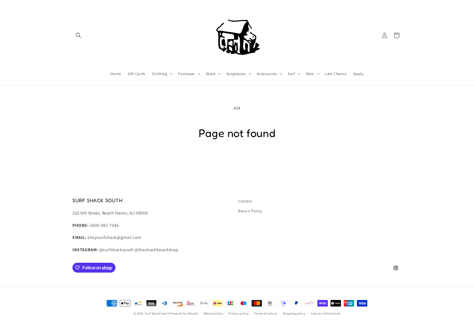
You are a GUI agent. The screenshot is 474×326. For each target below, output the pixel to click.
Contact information (325, 313)
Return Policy (250, 210)
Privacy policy (238, 313)
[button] (78, 35)
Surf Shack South (157, 313)
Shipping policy (294, 313)
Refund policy (213, 313)
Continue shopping (237, 161)
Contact (245, 201)
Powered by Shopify (184, 313)
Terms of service (265, 313)
